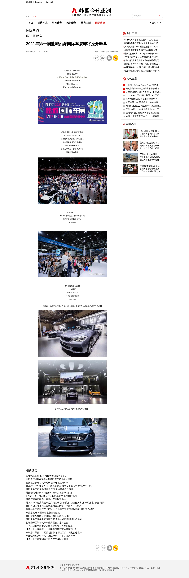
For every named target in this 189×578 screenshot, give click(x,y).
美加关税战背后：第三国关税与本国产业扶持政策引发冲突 (150, 71)
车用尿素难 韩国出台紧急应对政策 (43, 512)
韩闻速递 (57, 22)
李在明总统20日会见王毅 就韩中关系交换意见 (147, 99)
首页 (30, 22)
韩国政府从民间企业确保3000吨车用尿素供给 (48, 516)
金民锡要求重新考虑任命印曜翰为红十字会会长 (145, 50)
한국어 (29, 2)
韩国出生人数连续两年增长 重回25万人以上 (143, 64)
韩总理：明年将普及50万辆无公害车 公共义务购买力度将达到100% (58, 486)
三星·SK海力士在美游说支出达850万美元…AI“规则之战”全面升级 (156, 109)
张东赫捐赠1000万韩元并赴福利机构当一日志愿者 (146, 47)
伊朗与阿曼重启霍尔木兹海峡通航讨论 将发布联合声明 (148, 60)
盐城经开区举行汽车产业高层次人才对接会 (47, 522)
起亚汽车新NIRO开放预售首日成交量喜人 (46, 476)
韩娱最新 (71, 22)
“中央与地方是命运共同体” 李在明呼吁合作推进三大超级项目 (152, 57)
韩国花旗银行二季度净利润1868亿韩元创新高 (146, 106)
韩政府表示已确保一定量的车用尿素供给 (46, 499)
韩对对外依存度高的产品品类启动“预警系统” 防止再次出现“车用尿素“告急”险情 (65, 502)
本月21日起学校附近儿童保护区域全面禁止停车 (49, 526)
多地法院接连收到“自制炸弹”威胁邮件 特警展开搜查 (147, 67)
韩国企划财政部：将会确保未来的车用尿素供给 (49, 492)
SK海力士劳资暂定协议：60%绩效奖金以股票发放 (149, 116)
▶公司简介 (155, 23)
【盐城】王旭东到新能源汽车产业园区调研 (47, 539)
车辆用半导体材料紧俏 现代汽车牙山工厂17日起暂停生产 (54, 532)
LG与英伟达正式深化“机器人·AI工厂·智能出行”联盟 (149, 95)
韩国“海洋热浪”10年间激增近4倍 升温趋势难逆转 (146, 53)
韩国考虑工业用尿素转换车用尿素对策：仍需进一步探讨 (53, 506)
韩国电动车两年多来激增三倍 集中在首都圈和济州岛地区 (54, 519)
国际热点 (100, 22)
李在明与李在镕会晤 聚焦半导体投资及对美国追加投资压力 (151, 43)
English (38, 2)
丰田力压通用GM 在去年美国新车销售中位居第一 (50, 479)
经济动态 (43, 22)
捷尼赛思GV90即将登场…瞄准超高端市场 (145, 102)
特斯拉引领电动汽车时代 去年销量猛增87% (47, 482)
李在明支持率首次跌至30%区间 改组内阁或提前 (145, 40)
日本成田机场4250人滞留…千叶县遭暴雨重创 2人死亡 (150, 92)
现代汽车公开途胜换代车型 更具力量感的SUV (147, 113)
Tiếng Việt (49, 2)
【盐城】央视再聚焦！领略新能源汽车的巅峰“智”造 (51, 529)
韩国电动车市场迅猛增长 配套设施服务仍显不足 (49, 489)
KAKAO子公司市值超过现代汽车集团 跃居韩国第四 (51, 496)
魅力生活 (86, 22)
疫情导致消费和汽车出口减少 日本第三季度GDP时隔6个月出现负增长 (60, 509)
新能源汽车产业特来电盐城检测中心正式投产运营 (50, 536)
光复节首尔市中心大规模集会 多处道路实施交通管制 (150, 88)
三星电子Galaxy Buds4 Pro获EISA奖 (142, 85)
